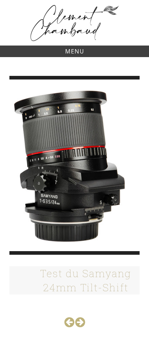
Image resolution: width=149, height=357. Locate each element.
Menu (74, 51)
